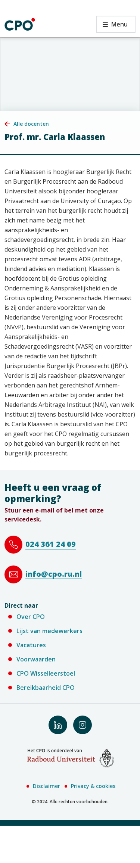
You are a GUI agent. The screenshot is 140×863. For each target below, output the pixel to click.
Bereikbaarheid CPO (45, 687)
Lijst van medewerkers (49, 631)
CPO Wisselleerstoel (45, 673)
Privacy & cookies (93, 785)
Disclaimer (46, 785)
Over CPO (30, 617)
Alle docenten (31, 123)
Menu (112, 26)
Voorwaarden (36, 659)
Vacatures (31, 645)
